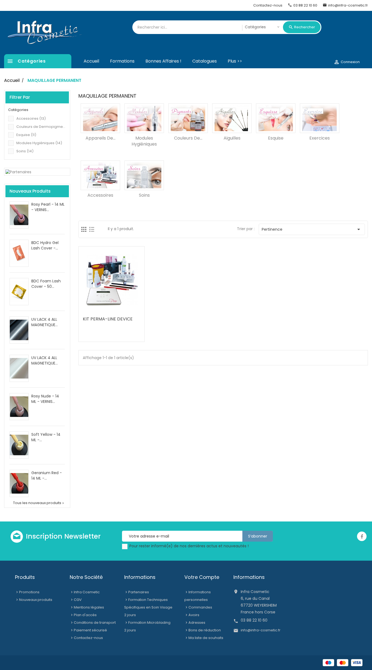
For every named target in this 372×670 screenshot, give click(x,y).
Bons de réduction (204, 630)
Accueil (91, 61)
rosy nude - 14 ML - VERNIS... (45, 398)
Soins (24, 151)
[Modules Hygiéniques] (144, 118)
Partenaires (138, 592)
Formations (122, 61)
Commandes (200, 607)
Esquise (26, 134)
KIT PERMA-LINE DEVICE (108, 319)
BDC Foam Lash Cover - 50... (46, 283)
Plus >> (235, 61)
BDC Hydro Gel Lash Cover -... (45, 245)
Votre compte (201, 577)
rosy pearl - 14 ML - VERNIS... (48, 207)
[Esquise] (275, 118)
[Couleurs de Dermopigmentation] (188, 118)
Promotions (29, 592)
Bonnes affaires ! (163, 61)
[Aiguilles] (232, 118)
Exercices (319, 138)
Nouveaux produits (35, 599)
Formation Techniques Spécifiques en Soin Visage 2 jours (148, 607)
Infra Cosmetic (87, 592)
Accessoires (31, 118)
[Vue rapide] (123, 309)
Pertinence (312, 229)
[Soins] (144, 175)
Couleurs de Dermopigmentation (41, 126)
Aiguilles (232, 138)
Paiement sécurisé (90, 630)
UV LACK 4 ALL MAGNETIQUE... (44, 322)
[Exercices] (319, 118)
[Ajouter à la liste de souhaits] (101, 309)
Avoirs (193, 614)
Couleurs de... (188, 138)
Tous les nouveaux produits (39, 503)
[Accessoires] (100, 175)
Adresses (196, 622)
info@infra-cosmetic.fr (260, 630)
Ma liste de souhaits (205, 637)
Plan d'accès (85, 614)
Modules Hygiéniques (39, 143)
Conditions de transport (95, 622)
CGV (78, 599)
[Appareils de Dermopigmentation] (100, 118)
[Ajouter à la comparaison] (112, 309)
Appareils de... (100, 138)
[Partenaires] (18, 171)
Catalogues (204, 61)
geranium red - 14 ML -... (46, 475)
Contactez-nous (88, 637)
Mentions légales (89, 607)
